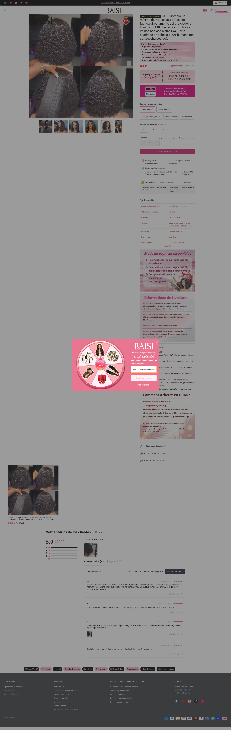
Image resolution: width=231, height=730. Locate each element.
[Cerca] (156, 342)
